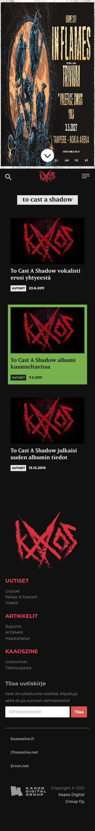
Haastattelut (17, 638)
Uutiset (12, 591)
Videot (11, 602)
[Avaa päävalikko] (86, 176)
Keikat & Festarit (21, 597)
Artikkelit (14, 632)
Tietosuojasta (18, 668)
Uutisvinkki (16, 661)
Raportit (13, 626)
